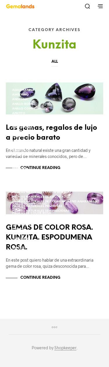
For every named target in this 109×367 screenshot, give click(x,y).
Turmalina (21, 234)
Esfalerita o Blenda (29, 141)
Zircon (18, 248)
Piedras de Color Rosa (31, 178)
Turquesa (20, 238)
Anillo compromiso (29, 108)
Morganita (22, 159)
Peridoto (20, 169)
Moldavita (21, 155)
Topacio (19, 229)
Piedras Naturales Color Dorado (41, 192)
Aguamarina (23, 90)
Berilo (17, 118)
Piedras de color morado (34, 173)
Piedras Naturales (28, 187)
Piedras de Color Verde (32, 183)
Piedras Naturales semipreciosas (40, 222)
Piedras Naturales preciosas (37, 218)
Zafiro (18, 243)
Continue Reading (40, 278)
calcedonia (22, 127)
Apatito (18, 113)
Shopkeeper (65, 348)
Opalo (17, 164)
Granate (19, 145)
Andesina (20, 99)
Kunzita (19, 150)
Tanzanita (21, 224)
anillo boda (22, 104)
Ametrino (20, 94)
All (54, 62)
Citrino (18, 136)
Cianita (18, 132)
